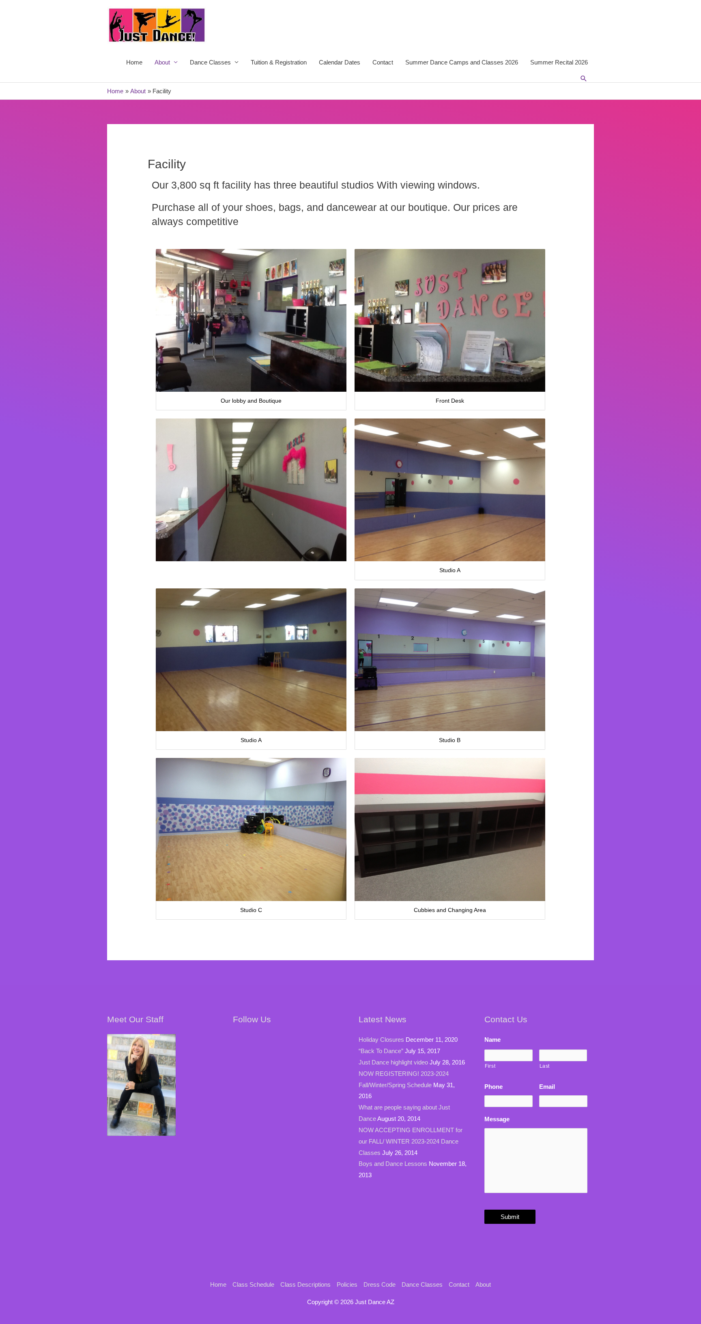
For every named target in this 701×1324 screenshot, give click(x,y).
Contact (382, 62)
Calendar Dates (339, 62)
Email (547, 1086)
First (490, 1066)
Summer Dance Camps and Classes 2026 (461, 62)
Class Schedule (253, 1284)
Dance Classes (210, 62)
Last (545, 1066)
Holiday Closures (381, 1039)
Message (497, 1119)
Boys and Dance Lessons (393, 1163)
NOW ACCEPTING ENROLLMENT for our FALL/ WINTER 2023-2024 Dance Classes (410, 1141)
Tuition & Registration (279, 62)
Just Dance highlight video (393, 1062)
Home (134, 62)
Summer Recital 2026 (559, 62)
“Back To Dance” (381, 1050)
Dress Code (379, 1284)
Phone (493, 1086)
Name (492, 1039)
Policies (347, 1284)
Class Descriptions (305, 1284)
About (162, 62)
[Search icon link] (584, 79)
